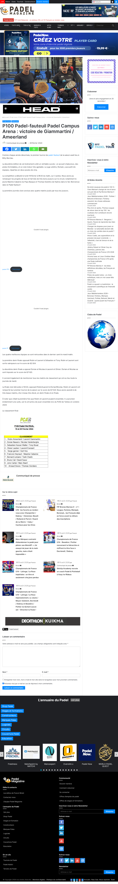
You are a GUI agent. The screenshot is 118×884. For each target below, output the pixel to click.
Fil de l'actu (13, 117)
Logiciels (6, 833)
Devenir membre (43, 2)
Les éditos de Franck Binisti (13, 793)
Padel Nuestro (105, 764)
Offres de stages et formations (71, 801)
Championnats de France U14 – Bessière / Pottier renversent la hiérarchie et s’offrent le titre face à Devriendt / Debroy (68, 545)
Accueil (6, 25)
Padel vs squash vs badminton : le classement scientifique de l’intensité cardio (101, 286)
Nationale (15, 121)
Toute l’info (16, 25)
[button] (41, 770)
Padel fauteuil (13, 629)
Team (113, 880)
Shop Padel (7, 816)
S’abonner (101, 107)
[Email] (43, 149)
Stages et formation (10, 821)
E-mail (45, 672)
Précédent (6, 108)
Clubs (14, 2)
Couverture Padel (9, 842)
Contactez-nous (9, 797)
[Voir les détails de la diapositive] (41, 109)
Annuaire (80, 25)
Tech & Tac (26, 25)
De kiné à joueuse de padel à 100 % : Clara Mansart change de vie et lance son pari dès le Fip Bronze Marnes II (101, 189)
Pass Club (94, 880)
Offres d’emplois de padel (69, 796)
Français (97, 1)
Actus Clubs (49, 26)
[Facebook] (7, 149)
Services (89, 25)
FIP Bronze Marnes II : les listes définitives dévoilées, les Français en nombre (101, 268)
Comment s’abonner (66, 788)
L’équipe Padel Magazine (12, 802)
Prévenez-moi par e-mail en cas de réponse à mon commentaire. (28, 683)
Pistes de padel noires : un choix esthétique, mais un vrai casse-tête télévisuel (100, 277)
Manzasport (31, 764)
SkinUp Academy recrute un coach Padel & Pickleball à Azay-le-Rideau (68, 571)
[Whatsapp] (34, 149)
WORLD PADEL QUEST (87, 765)
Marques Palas (8, 829)
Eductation (7, 846)
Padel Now (68, 764)
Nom (4, 672)
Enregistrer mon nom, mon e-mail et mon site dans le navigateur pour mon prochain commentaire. (41, 680)
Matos (8, 2)
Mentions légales (39, 880)
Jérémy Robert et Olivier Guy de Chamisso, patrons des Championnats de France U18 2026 (100, 249)
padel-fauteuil (54, 155)
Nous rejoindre (104, 880)
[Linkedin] (25, 149)
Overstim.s (50, 764)
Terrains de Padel (9, 869)
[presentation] (1, 754)
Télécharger (16, 269)
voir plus (75, 700)
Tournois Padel (61, 26)
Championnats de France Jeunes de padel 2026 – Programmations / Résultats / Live (46, 20)
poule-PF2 (5, 269)
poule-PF (5, 348)
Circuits (6, 838)
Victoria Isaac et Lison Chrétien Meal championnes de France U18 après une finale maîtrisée (101, 258)
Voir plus (6, 812)
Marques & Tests (37, 26)
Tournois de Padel (10, 860)
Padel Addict (8, 864)
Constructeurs (30, 2)
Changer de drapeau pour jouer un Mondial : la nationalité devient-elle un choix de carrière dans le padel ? (100, 228)
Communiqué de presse (15, 143)
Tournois (20, 2)
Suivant (76, 108)
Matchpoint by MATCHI (12, 765)
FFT (72, 25)
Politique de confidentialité (56, 880)
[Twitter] (16, 149)
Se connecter (64, 792)
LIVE (2, 2)
